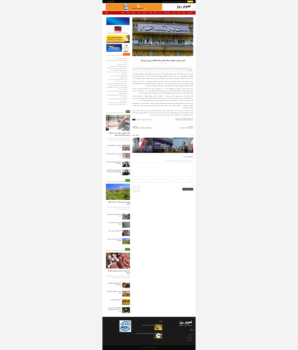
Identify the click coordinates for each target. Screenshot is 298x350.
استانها (128, 12)
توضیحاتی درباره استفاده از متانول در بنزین (144, 333)
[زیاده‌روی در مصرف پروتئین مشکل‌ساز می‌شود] (118, 261)
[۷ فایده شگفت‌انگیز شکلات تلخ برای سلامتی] (126, 285)
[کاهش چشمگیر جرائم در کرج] (126, 233)
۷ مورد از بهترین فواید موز (115, 299)
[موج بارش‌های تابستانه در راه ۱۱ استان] (126, 225)
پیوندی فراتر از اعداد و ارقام (122, 58)
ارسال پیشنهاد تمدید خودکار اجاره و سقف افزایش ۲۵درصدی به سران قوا (113, 172)
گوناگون (123, 12)
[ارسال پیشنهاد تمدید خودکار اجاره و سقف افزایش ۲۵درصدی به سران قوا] (126, 172)
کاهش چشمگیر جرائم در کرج (115, 231)
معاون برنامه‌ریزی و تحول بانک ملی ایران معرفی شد (118, 66)
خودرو (173, 12)
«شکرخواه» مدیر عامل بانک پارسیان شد (182, 148)
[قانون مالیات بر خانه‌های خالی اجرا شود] (126, 148)
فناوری (150, 12)
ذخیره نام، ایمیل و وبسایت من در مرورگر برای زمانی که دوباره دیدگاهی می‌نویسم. (136, 188)
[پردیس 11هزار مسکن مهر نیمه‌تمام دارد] (126, 156)
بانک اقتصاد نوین (138, 119)
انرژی (139, 12)
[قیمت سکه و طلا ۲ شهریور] (158, 327)
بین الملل (133, 12)
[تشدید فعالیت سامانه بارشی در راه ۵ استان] (126, 216)
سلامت (155, 12)
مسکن (160, 12)
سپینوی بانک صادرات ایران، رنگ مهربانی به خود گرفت (117, 104)
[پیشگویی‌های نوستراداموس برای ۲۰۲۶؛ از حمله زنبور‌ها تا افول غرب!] (126, 310)
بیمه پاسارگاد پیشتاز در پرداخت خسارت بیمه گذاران (117, 103)
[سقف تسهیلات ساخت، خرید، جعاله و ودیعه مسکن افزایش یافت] (118, 123)
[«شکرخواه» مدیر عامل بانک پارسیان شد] (183, 145)
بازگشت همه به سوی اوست (122, 64)
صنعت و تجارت (167, 12)
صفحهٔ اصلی (189, 12)
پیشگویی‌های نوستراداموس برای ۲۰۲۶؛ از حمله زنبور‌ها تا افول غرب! (114, 309)
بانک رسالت (149, 119)
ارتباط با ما (190, 334)
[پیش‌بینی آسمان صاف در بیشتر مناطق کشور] (118, 192)
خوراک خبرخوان (189, 337)
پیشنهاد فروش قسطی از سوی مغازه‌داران (142, 127)
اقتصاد (178, 12)
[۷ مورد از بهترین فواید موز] (126, 302)
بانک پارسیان (144, 119)
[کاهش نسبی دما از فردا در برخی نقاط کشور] (126, 241)
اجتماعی (183, 12)
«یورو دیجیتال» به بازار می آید (186, 127)
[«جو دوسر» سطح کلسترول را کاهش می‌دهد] (126, 293)
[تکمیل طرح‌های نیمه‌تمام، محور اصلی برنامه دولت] (126, 164)
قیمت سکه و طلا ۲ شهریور (147, 325)
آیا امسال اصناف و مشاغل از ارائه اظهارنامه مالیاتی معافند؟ (176, 1)
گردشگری (144, 12)
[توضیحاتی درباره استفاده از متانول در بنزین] (158, 335)
